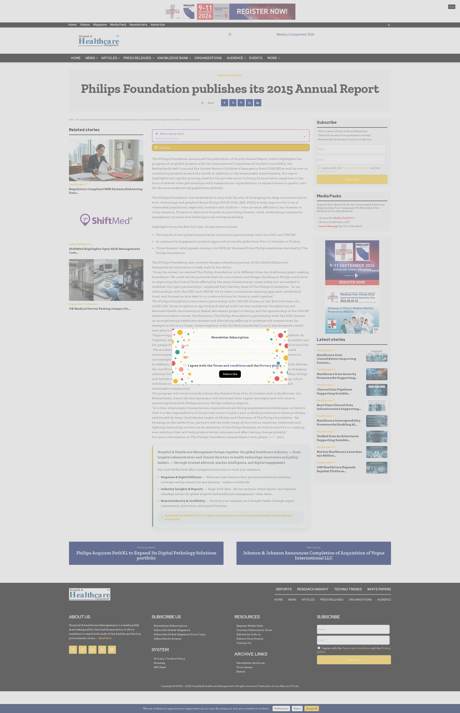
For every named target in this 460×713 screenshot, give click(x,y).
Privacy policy (270, 366)
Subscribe (230, 374)
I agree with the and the (234, 366)
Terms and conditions (229, 366)
